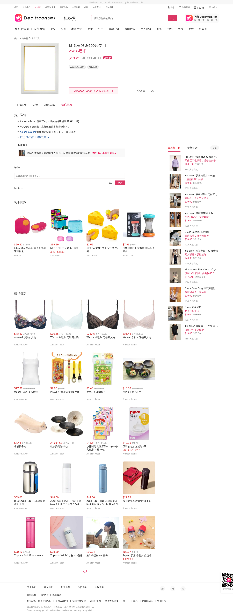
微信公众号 (172, 588)
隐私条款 (57, 595)
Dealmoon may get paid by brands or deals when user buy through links (60, 610)
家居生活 (76, 29)
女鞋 (180, 29)
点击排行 (26, 7)
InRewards (147, 600)
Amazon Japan (77, 66)
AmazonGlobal (28, 131)
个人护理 (146, 29)
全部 (215, 147)
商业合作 (65, 587)
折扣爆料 (109, 7)
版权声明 (99, 587)
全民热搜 (76, 7)
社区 (86, 7)
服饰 (63, 29)
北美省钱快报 (44, 600)
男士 (100, 29)
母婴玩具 (36, 38)
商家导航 (64, 7)
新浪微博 (162, 588)
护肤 (53, 29)
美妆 (90, 29)
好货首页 (23, 29)
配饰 (159, 29)
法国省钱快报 (79, 600)
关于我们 (32, 587)
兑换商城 (96, 7)
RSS (183, 588)
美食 (191, 29)
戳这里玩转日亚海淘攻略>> (34, 137)
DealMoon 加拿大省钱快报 (35, 17)
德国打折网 (95, 600)
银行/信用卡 (50, 7)
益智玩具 (93, 66)
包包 (170, 29)
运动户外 (113, 29)
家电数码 (130, 29)
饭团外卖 (161, 600)
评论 (120, 182)
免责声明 (82, 587)
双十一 (126, 600)
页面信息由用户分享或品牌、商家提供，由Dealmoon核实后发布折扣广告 (60, 606)
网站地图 (31, 595)
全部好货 (39, 29)
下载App (201, 7)
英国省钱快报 (62, 600)
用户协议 (44, 595)
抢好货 (38, 7)
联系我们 (186, 7)
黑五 (135, 600)
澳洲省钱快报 (111, 600)
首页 (16, 7)
